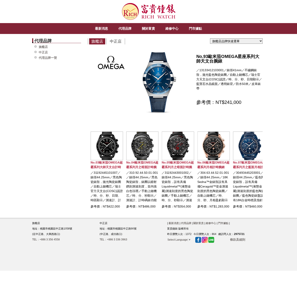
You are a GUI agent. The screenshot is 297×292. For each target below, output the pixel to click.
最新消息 (174, 223)
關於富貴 (198, 223)
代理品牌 (186, 223)
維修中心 (211, 223)
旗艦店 (43, 47)
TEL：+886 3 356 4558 (46, 239)
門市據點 (223, 223)
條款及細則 (237, 239)
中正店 (43, 52)
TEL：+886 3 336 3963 (113, 239)
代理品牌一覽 (48, 57)
